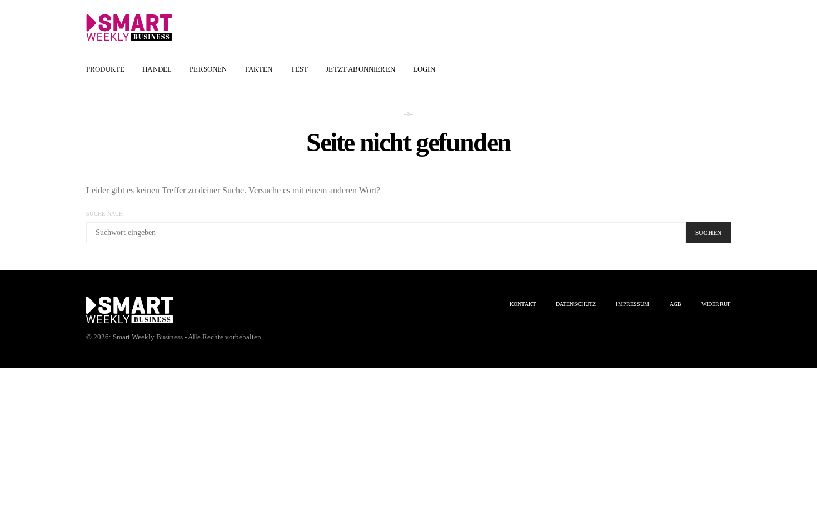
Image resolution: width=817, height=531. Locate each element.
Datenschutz (576, 304)
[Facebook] (698, 69)
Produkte (105, 69)
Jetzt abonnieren (360, 69)
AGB (675, 304)
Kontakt (523, 304)
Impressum (632, 304)
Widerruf (716, 304)
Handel (157, 69)
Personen (208, 69)
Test (299, 69)
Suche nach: (105, 214)
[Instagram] (711, 69)
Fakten (259, 69)
